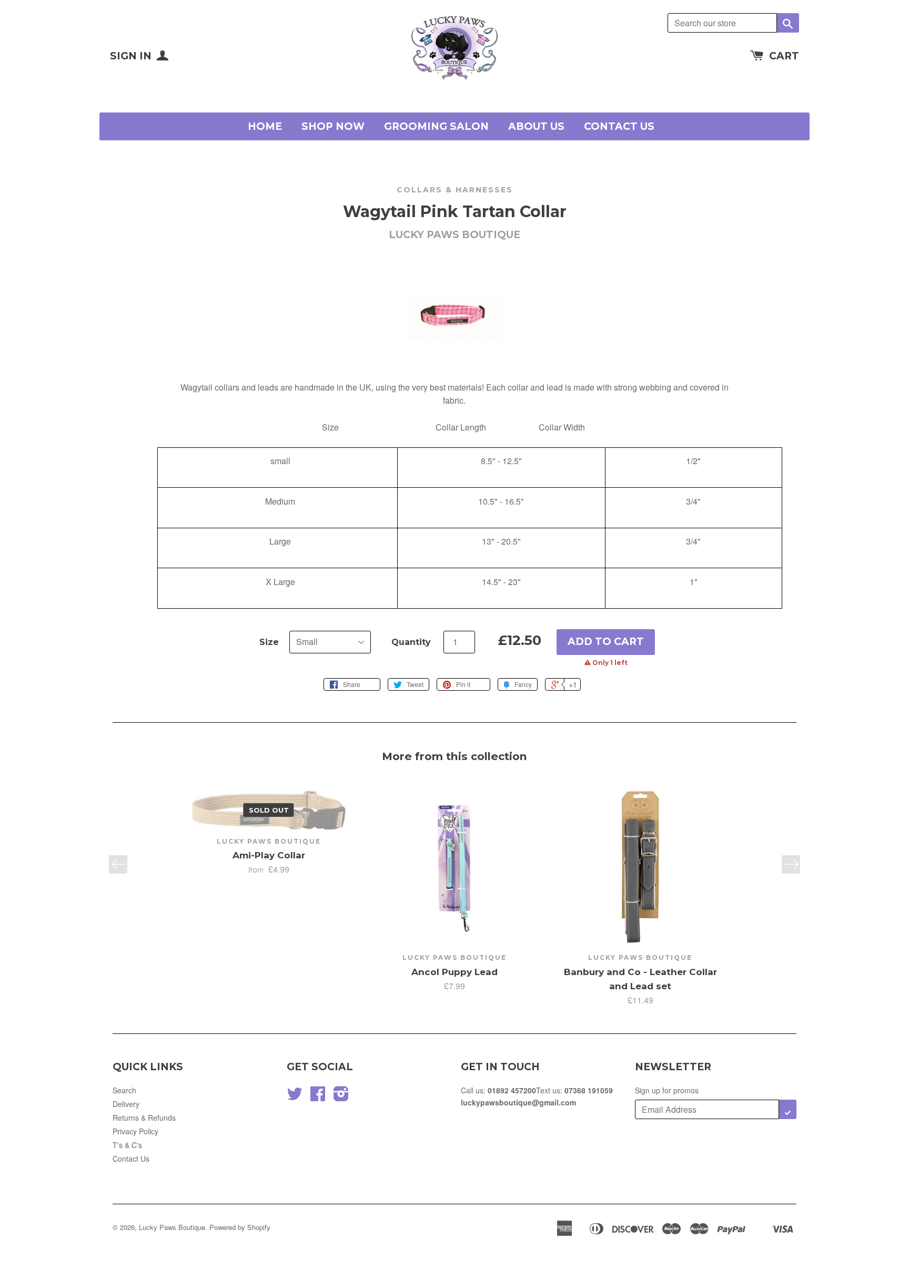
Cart (784, 56)
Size (269, 642)
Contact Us (619, 126)
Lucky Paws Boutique (172, 1227)
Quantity (411, 642)
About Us (536, 126)
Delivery (126, 1104)
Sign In (132, 56)
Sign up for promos (667, 1090)
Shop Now (333, 126)
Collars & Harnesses (455, 189)
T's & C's (127, 1145)
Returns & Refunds (144, 1117)
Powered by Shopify (239, 1227)
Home (265, 126)
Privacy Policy (135, 1131)
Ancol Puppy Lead (454, 972)
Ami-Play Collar (269, 855)
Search (124, 1090)
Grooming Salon (436, 126)
